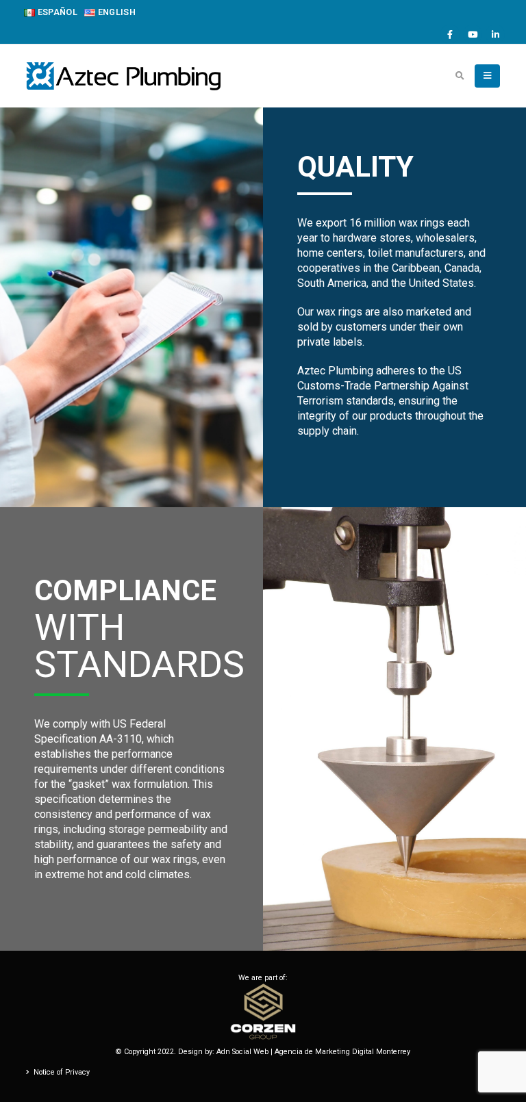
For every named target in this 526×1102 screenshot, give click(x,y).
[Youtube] (472, 34)
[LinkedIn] (495, 34)
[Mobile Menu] (487, 76)
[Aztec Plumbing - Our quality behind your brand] (123, 76)
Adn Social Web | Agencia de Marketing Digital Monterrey (313, 1051)
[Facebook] (450, 34)
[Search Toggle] (459, 76)
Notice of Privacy (62, 1072)
